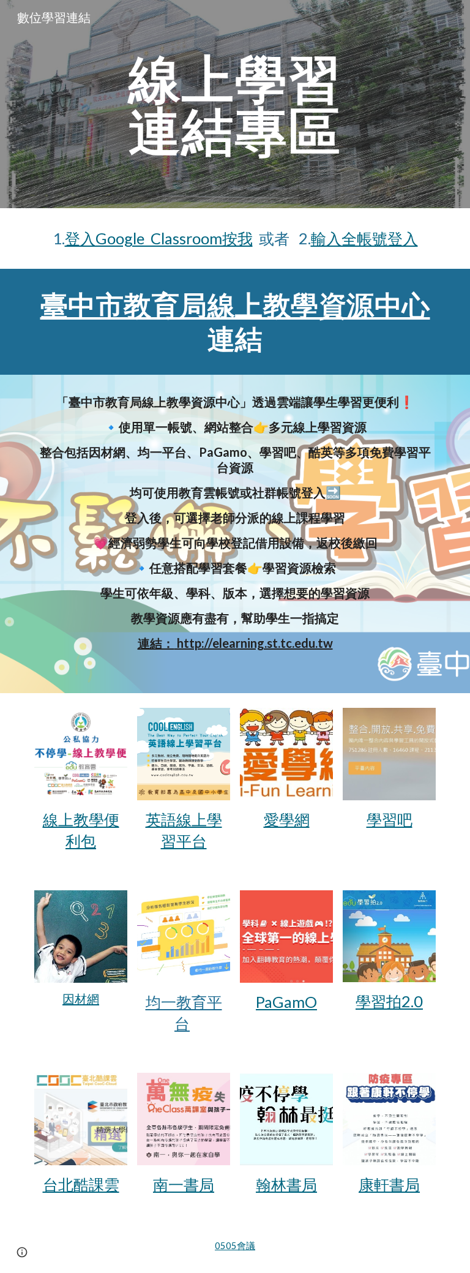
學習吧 (389, 819)
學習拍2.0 (389, 1001)
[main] (235, 104)
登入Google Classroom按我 (159, 238)
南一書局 (183, 1184)
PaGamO (286, 1002)
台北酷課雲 (81, 1184)
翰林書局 (286, 1184)
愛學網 (287, 819)
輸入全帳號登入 (364, 238)
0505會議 (235, 1246)
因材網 (80, 998)
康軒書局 (389, 1184)
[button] (22, 1252)
